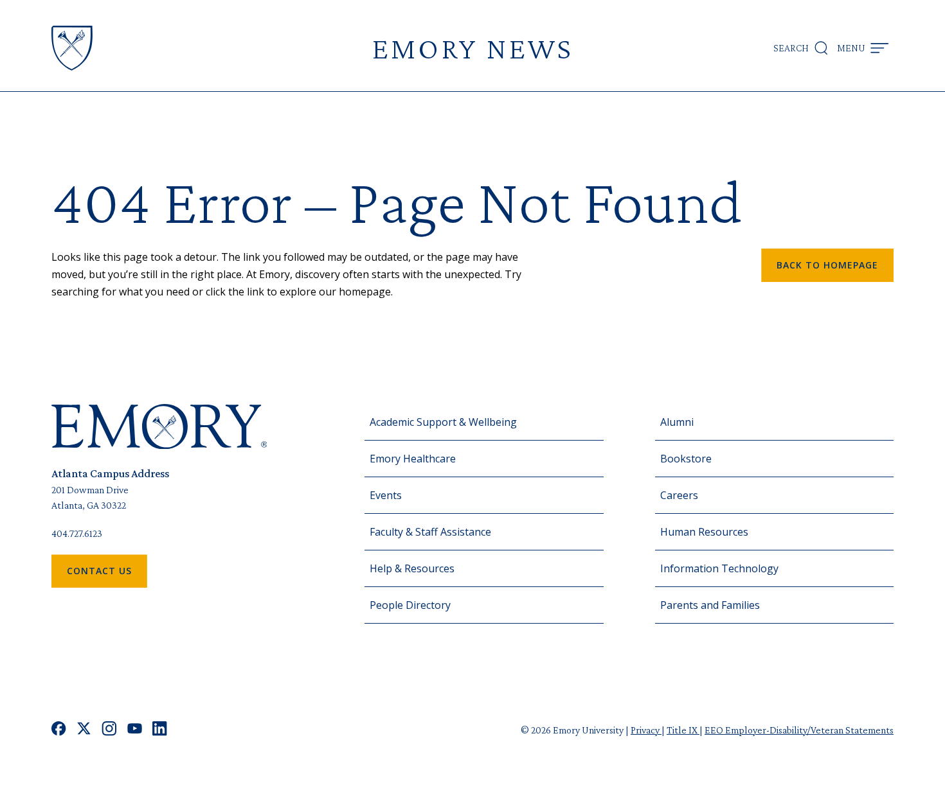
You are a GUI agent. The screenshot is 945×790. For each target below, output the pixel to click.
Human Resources (704, 532)
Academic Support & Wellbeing (443, 422)
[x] (83, 730)
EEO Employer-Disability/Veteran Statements (799, 729)
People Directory (410, 605)
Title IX (683, 729)
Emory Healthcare (413, 459)
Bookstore (686, 459)
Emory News (472, 48)
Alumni (677, 422)
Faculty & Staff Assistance (430, 532)
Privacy (646, 729)
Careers (679, 495)
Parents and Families (710, 605)
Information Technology (719, 568)
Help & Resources (412, 568)
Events (386, 495)
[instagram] (109, 730)
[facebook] (58, 730)
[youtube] (134, 730)
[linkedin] (159, 730)
